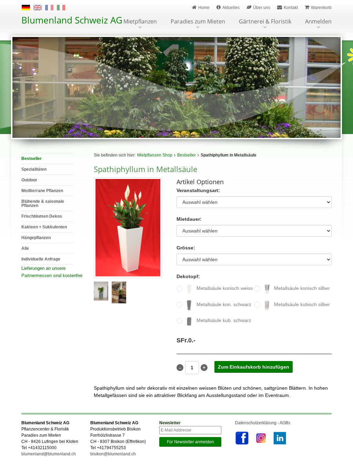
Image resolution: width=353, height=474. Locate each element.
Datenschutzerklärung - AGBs (262, 422)
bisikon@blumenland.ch (113, 454)
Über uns (261, 7)
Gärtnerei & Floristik (265, 22)
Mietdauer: (189, 219)
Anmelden (318, 22)
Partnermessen (36, 275)
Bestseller (186, 155)
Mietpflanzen (140, 22)
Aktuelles (231, 7)
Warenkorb (321, 7)
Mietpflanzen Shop (154, 155)
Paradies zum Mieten (198, 22)
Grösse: (185, 247)
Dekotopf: (188, 276)
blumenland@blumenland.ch (48, 454)
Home (204, 7)
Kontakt (291, 7)
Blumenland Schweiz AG (71, 20)
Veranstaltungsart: (198, 190)
